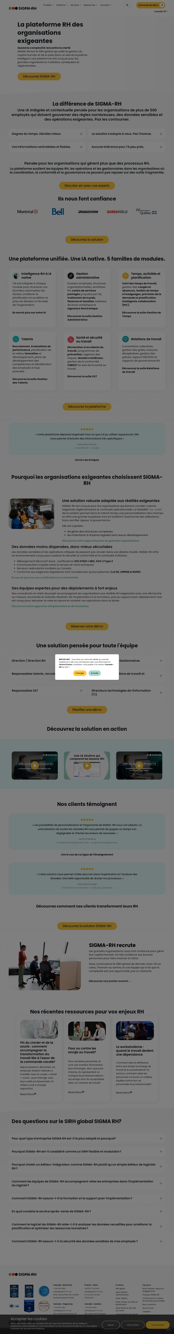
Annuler (95, 673)
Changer (79, 673)
